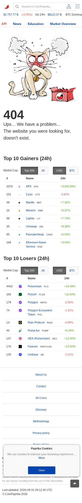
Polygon (33, 302)
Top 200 (29, 170)
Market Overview (63, 24)
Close (41, 470)
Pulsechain (35, 286)
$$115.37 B (55, 14)
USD (59, 170)
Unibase (33, 354)
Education (36, 24)
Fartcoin (33, 346)
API (4, 24)
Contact (41, 386)
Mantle (30, 202)
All (43, 170)
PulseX (32, 294)
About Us (41, 374)
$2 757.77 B (10, 14)
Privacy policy (41, 433)
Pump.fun (34, 330)
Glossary (41, 409)
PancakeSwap (35, 234)
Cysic (29, 194)
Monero (31, 210)
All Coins (41, 398)
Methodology (41, 421)
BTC (72, 170)
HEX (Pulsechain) (39, 338)
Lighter (30, 218)
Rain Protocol (36, 322)
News (17, 24)
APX (28, 186)
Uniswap (31, 226)
